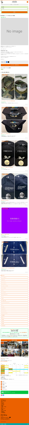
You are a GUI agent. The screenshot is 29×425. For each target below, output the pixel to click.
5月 (8, 4)
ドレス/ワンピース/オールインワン (5, 302)
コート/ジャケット (4, 281)
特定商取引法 (3, 387)
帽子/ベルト (3, 317)
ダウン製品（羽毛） (4, 300)
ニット (2, 304)
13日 (9, 4)
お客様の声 (5, 4)
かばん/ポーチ (3, 279)
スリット (3, 296)
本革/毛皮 (3, 321)
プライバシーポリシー (4, 389)
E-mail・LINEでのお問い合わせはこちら (5, 419)
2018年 (7, 4)
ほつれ (2, 69)
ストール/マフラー (4, 292)
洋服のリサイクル (3, 408)
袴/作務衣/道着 (3, 325)
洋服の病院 (2, 4)
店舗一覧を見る (26, 357)
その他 (2, 298)
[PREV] (1, 363)
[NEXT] (27, 363)
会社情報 (3, 384)
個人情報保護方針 (3, 412)
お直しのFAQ (2, 404)
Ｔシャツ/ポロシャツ (4, 277)
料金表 (2, 401)
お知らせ (3, 381)
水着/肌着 (3, 323)
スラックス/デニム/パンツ (5, 294)
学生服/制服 (3, 315)
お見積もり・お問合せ (3, 406)
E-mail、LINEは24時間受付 (4, 361)
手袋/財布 (3, 319)
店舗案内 (2, 405)
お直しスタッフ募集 (4, 386)
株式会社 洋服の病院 (14, 2)
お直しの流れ (2, 402)
